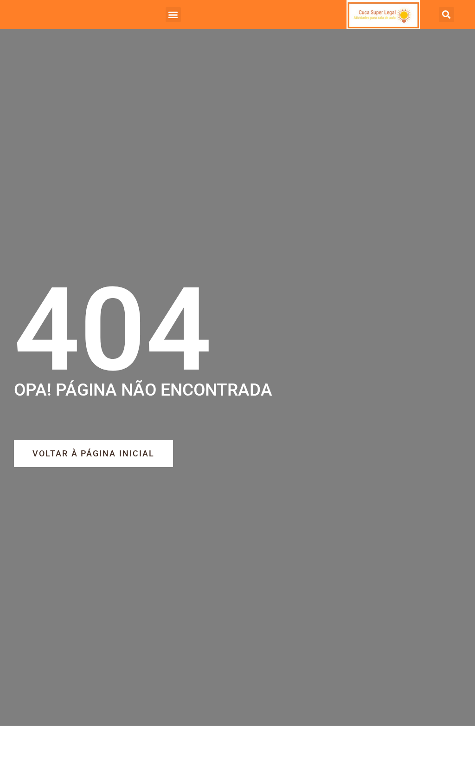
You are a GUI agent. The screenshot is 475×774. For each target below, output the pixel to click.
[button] (173, 14)
